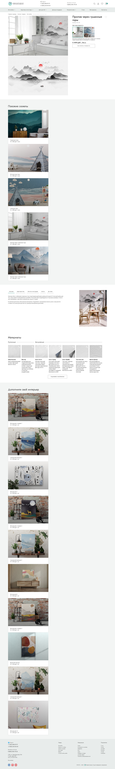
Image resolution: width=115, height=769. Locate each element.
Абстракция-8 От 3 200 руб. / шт (14, 595)
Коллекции (103, 753)
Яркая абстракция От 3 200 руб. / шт (14, 663)
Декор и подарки (57, 9)
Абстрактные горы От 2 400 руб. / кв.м (15, 175)
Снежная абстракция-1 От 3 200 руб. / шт (16, 697)
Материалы (93, 9)
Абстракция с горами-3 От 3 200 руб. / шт (16, 629)
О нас (83, 9)
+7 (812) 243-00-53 (45, 5)
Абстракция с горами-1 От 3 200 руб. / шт (16, 424)
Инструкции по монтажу (82, 747)
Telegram (44, 1)
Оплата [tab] (43, 291)
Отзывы (102, 751)
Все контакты (10, 760)
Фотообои (11, 10)
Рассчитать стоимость (84, 46)
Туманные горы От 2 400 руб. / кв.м (15, 140)
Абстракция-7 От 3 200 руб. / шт (14, 492)
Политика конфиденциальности (84, 756)
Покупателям (71, 10)
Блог (79, 750)
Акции (79, 751)
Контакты (104, 9)
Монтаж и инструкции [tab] (33, 291)
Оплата (102, 747)
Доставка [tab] (50, 291)
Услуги (79, 745)
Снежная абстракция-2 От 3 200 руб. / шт (16, 458)
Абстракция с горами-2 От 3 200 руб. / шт (16, 526)
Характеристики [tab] (20, 291)
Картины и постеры (26, 10)
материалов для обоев (37, 303)
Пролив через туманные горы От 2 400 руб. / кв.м (18, 243)
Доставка (103, 748)
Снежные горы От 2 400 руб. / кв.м (15, 209)
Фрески (59, 751)
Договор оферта (81, 754)
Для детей (42, 10)
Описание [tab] (11, 291)
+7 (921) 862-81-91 (45, 3)
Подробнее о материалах (57, 376)
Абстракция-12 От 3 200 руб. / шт (14, 731)
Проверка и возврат (82, 753)
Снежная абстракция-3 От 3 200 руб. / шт (16, 560)
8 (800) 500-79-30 (72, 4)
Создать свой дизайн (62, 753)
